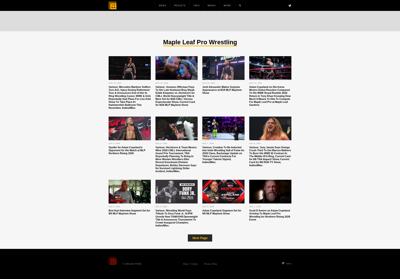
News (162, 5)
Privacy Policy (210, 264)
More (227, 5)
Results (180, 5)
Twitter (288, 263)
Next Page (200, 238)
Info (197, 5)
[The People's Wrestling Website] (112, 5)
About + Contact (190, 264)
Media (212, 5)
